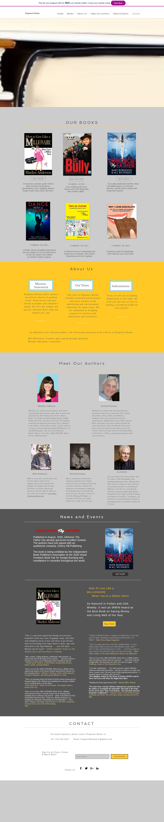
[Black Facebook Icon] (81, 768)
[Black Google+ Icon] (92, 768)
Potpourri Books (32, 13)
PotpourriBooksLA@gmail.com (96, 739)
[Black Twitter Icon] (86, 768)
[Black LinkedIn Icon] (97, 768)
